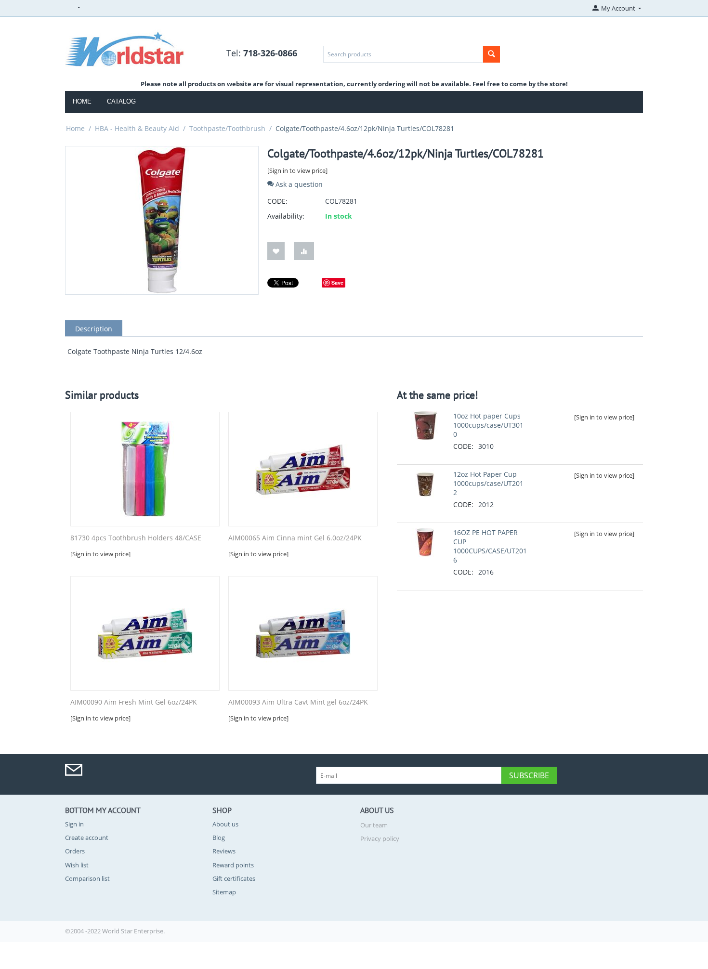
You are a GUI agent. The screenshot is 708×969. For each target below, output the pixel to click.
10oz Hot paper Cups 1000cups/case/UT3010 (488, 425)
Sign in (74, 824)
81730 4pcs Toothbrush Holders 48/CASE (135, 538)
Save (337, 282)
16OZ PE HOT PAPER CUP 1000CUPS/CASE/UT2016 (490, 546)
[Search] (491, 54)
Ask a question (298, 184)
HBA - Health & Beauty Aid (137, 128)
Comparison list (87, 878)
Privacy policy (379, 838)
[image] (124, 47)
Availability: (285, 216)
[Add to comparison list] (304, 251)
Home (82, 101)
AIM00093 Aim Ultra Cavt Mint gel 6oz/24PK (298, 702)
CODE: (277, 201)
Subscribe (529, 775)
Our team (374, 825)
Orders (75, 851)
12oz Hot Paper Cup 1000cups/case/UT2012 (488, 483)
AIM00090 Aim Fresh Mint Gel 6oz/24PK (133, 702)
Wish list (77, 865)
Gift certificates (233, 878)
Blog (218, 837)
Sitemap (224, 892)
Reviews (224, 851)
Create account (86, 837)
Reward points (233, 865)
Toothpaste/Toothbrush (227, 128)
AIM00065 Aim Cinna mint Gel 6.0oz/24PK (295, 538)
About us (225, 824)
